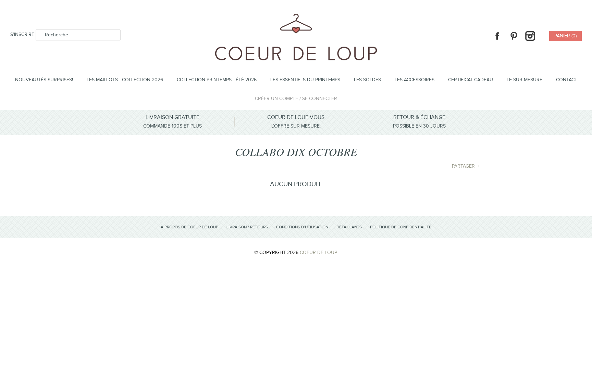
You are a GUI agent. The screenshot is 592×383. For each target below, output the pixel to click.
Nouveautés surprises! (44, 80)
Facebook (497, 36)
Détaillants (349, 227)
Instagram (530, 36)
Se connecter (319, 98)
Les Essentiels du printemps (305, 80)
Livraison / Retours (247, 227)
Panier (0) (565, 36)
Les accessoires (414, 80)
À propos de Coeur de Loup (189, 227)
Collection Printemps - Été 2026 (217, 80)
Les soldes (367, 80)
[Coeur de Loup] (296, 18)
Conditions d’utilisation (302, 227)
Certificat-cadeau (470, 80)
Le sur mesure (524, 80)
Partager (466, 166)
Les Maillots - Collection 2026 (125, 80)
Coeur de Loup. (319, 252)
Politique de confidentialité (400, 227)
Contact (566, 80)
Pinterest (513, 36)
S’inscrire (22, 34)
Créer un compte (276, 98)
